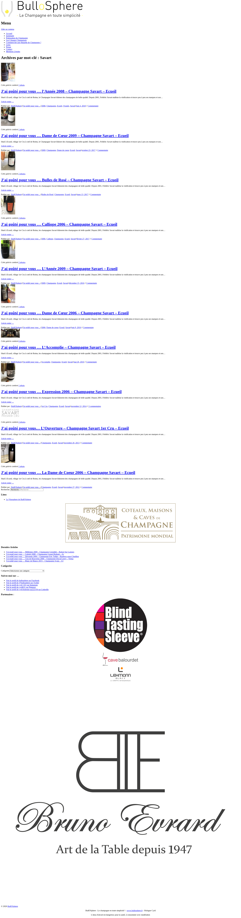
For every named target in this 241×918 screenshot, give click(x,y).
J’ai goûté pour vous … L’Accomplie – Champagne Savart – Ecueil (58, 347)
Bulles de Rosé (47, 194)
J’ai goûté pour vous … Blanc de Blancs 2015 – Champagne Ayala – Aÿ (35, 561)
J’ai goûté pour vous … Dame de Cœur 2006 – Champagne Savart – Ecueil (65, 313)
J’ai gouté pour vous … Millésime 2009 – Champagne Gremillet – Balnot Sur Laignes (40, 552)
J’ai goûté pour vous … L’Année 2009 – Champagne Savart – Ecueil (59, 268)
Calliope (49, 239)
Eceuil (72, 150)
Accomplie (45, 362)
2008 (43, 106)
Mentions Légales (13, 51)
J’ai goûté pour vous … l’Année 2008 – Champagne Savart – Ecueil (58, 91)
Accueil (9, 33)
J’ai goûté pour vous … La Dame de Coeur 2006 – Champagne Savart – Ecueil (68, 472)
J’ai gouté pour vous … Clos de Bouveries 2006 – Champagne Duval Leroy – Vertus (39, 559)
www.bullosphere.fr (135, 910)
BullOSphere (16, 106)
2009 (43, 150)
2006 (43, 239)
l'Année (66, 106)
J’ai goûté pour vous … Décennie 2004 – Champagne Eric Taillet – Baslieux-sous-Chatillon (42, 556)
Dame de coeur (63, 150)
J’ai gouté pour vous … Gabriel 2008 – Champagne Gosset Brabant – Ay (35, 554)
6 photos (21, 341)
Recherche (5, 489)
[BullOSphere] (42, 17)
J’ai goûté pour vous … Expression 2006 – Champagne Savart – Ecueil (61, 391)
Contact (9, 49)
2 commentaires (94, 406)
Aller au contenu (7, 29)
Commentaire (93, 106)
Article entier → (7, 102)
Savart (72, 106)
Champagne (51, 106)
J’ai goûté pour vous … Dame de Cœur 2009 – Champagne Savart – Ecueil (65, 135)
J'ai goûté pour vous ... (31, 106)
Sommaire (10, 36)
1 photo (21, 85)
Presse (8, 47)
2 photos (21, 174)
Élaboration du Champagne (17, 38)
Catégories (5, 571)
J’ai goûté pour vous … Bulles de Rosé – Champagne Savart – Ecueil (59, 180)
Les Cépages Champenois (16, 40)
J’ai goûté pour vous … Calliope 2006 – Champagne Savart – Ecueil (59, 224)
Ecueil (59, 106)
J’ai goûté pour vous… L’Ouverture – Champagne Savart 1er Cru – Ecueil (65, 428)
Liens (8, 45)
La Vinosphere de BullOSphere (18, 499)
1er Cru (44, 406)
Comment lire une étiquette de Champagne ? (23, 42)
